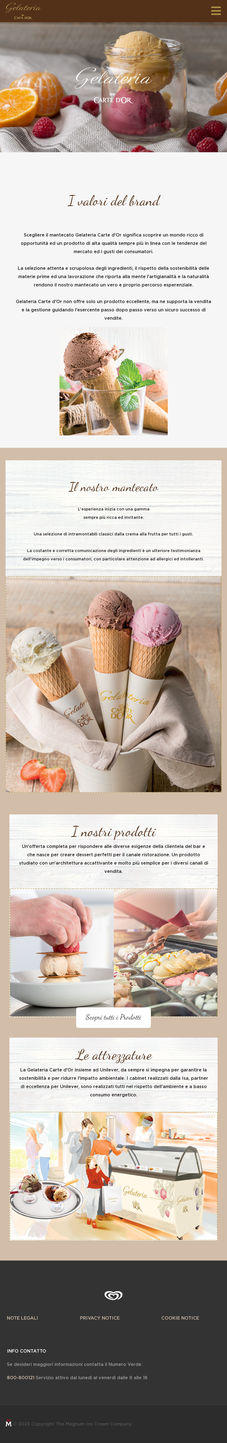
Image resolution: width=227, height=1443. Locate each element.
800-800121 (20, 1378)
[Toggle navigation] (217, 9)
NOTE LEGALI (22, 1318)
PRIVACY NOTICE (100, 1318)
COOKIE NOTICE (180, 1318)
